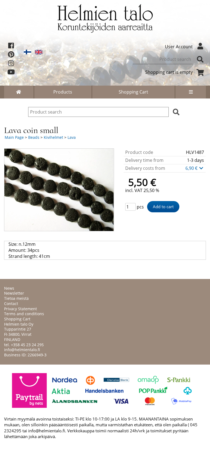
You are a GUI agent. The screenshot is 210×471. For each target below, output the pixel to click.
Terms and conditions (24, 313)
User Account (179, 47)
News (9, 288)
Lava (72, 137)
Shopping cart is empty (169, 72)
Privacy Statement (20, 308)
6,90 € (192, 168)
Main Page (14, 137)
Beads (33, 137)
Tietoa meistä (16, 298)
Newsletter (14, 293)
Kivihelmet (53, 137)
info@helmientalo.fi (22, 349)
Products (62, 92)
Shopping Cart (133, 92)
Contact (11, 303)
